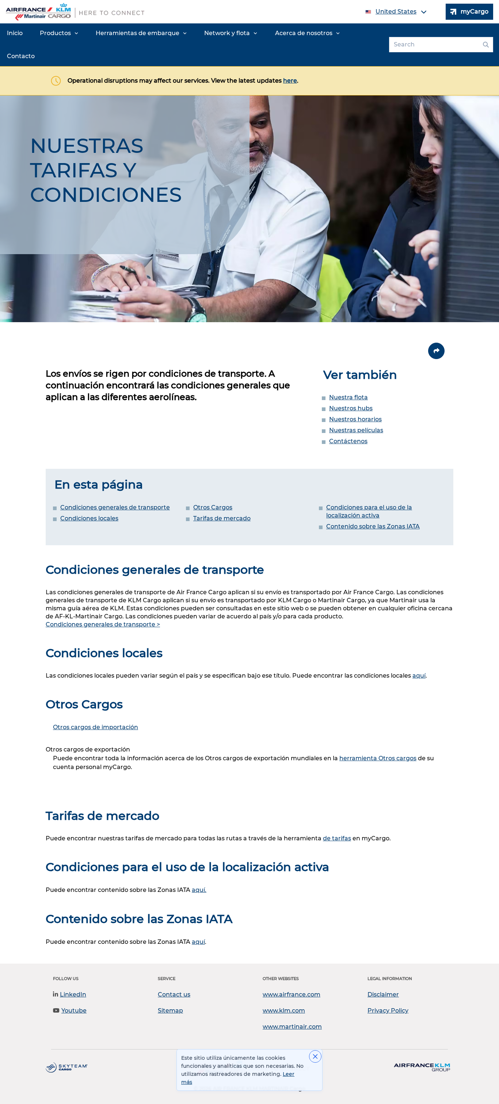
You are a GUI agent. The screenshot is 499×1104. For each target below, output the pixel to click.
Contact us (174, 994)
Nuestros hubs (351, 408)
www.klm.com (284, 1010)
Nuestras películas (356, 430)
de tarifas (337, 838)
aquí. (199, 889)
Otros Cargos (212, 507)
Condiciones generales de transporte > (103, 624)
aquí (419, 675)
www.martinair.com (292, 1026)
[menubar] (193, 44)
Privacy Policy (387, 1010)
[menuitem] (15, 33)
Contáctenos (348, 441)
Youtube (74, 1010)
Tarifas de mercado (222, 518)
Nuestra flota (348, 397)
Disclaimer (383, 994)
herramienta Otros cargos (377, 758)
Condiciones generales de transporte (115, 507)
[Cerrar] (315, 1056)
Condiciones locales (89, 518)
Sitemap (170, 1010)
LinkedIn (73, 994)
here (290, 80)
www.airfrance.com (291, 994)
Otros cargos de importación (95, 727)
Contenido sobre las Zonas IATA (373, 526)
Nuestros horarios (355, 419)
